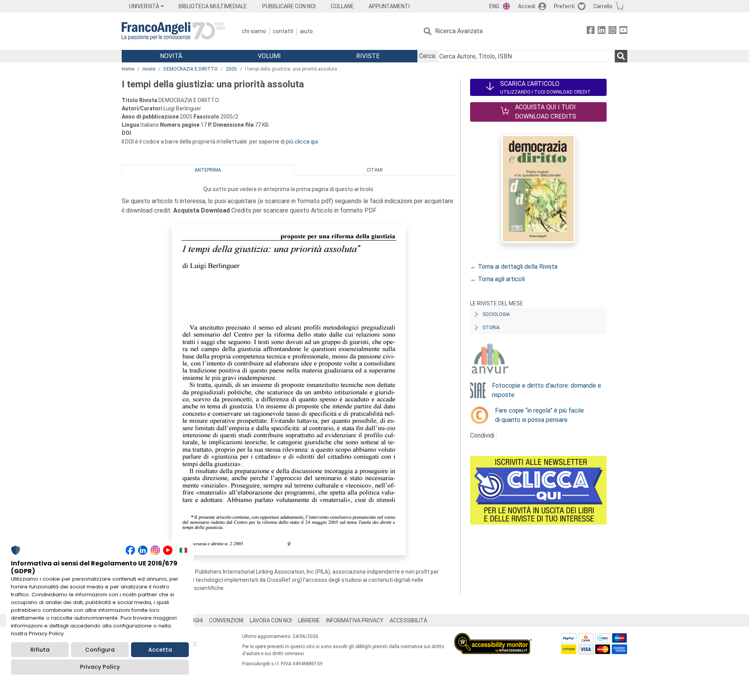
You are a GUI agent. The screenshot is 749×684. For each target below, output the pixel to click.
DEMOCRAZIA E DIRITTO (190, 69)
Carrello (602, 6)
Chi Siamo (254, 31)
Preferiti (564, 6)
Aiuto (306, 31)
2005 (231, 69)
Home (128, 69)
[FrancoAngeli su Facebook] (591, 31)
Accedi (526, 6)
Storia (491, 327)
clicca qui (306, 141)
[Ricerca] (621, 56)
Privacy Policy (100, 667)
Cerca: (427, 56)
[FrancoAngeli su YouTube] (623, 31)
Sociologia (496, 314)
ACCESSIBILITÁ (408, 620)
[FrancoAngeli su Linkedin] (601, 31)
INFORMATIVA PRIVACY (354, 620)
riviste (148, 69)
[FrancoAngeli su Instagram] (612, 31)
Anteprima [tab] (208, 170)
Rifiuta (40, 650)
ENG (494, 6)
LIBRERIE (309, 620)
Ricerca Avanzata (459, 31)
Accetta (160, 650)
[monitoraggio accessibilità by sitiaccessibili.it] (493, 637)
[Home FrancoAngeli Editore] (173, 31)
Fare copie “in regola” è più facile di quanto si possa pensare (539, 415)
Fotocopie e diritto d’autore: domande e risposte (546, 390)
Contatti (283, 31)
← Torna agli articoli (497, 279)
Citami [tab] (375, 170)
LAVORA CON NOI (271, 620)
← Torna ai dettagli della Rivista (513, 266)
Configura (100, 650)
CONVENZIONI (226, 620)
